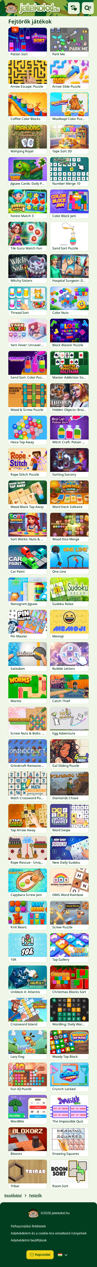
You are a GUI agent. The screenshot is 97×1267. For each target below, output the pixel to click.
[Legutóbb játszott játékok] (74, 8)
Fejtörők (35, 1195)
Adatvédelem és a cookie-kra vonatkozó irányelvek (48, 1233)
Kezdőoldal (13, 1195)
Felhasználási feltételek (28, 1226)
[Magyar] (63, 1254)
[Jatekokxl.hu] (32, 8)
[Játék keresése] (88, 8)
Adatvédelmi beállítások (29, 1240)
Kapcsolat (42, 1254)
